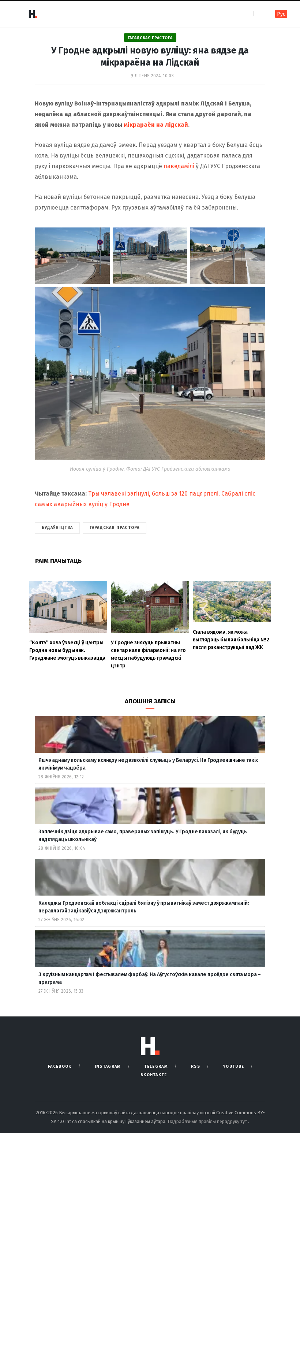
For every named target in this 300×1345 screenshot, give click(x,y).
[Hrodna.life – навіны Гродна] (32, 14)
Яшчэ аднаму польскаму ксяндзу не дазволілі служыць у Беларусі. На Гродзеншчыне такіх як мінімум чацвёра (148, 764)
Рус (281, 14)
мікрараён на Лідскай (156, 124)
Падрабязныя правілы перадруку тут (208, 1121)
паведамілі (179, 166)
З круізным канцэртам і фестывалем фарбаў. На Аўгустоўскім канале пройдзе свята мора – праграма (149, 978)
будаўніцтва (57, 527)
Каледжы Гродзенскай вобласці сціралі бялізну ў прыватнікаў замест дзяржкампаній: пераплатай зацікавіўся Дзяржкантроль (143, 907)
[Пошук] (259, 13)
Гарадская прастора (150, 38)
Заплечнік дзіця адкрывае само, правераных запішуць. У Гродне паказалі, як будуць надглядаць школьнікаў (142, 835)
